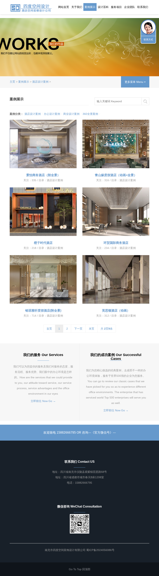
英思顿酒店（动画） (116, 310)
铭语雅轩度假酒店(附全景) (43, 310)
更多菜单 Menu (134, 81)
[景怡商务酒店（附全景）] (43, 144)
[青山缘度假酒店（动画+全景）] (115, 144)
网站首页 (63, 7)
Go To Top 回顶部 (79, 569)
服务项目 (116, 7)
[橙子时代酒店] (43, 211)
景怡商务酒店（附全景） (43, 175)
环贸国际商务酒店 (116, 242)
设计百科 (103, 7)
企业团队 (129, 7)
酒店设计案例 (40, 81)
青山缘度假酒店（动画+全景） (116, 175)
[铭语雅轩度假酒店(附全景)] (43, 279)
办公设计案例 (52, 113)
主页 (12, 81)
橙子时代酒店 (43, 242)
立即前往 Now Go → (43, 401)
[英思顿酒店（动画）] (115, 279)
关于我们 (76, 7)
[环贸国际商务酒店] (115, 211)
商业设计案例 (71, 113)
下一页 (78, 328)
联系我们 (142, 7)
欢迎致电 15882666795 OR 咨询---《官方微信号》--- (79, 432)
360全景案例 (90, 113)
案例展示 (90, 7)
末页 (91, 328)
